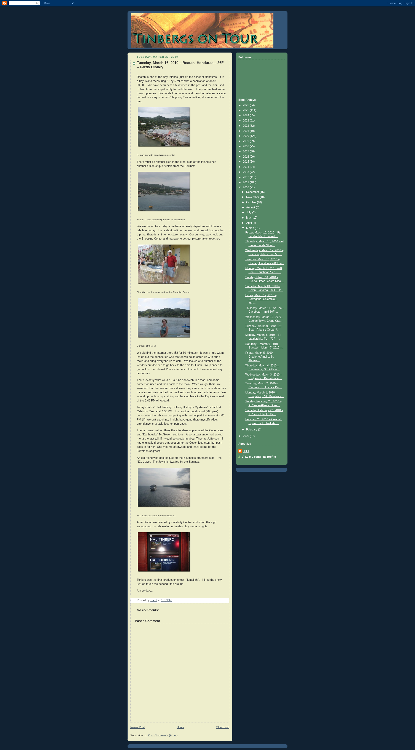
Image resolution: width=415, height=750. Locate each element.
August (251, 207)
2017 (246, 151)
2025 (246, 110)
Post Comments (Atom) (162, 735)
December (253, 191)
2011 (246, 182)
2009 (246, 436)
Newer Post (137, 727)
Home (180, 727)
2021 (246, 131)
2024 (246, 115)
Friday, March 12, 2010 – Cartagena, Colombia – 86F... (261, 299)
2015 (246, 161)
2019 (246, 141)
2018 (246, 146)
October (251, 202)
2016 (246, 156)
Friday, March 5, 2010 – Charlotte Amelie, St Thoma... (260, 356)
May (249, 217)
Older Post (222, 727)
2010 (246, 187)
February (252, 429)
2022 (246, 125)
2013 (246, 172)
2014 (246, 166)
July (249, 212)
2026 (246, 105)
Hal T (246, 451)
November (253, 197)
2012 (246, 177)
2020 (246, 136)
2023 (246, 120)
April (249, 222)
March (250, 228)
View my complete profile (259, 456)
